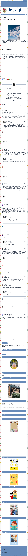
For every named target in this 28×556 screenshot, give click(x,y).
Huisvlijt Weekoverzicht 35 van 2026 (7, 403)
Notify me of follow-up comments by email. (9, 339)
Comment (3, 326)
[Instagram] (13, 548)
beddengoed (3, 57)
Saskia (5, 248)
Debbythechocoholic (8, 306)
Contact (10, 554)
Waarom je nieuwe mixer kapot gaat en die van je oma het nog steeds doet (13, 407)
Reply (25, 112)
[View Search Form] (25, 14)
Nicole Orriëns (14, 86)
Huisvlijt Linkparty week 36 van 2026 (7, 404)
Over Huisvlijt (6, 554)
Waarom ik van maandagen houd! (7, 105)
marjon (5, 298)
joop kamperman (7, 314)
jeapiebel (5, 276)
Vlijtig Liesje (7, 121)
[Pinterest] (15, 548)
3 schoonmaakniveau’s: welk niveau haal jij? (20, 105)
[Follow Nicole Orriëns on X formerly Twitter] (14, 100)
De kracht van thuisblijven (5, 406)
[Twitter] (12, 548)
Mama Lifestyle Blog (7, 112)
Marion (5, 284)
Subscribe (3, 354)
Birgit (5, 131)
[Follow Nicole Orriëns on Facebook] (13, 100)
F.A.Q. (13, 554)
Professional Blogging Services (5, 549)
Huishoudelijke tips (4, 17)
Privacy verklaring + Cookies (19, 554)
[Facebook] (10, 548)
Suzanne (5, 149)
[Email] (16, 548)
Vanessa (5, 166)
